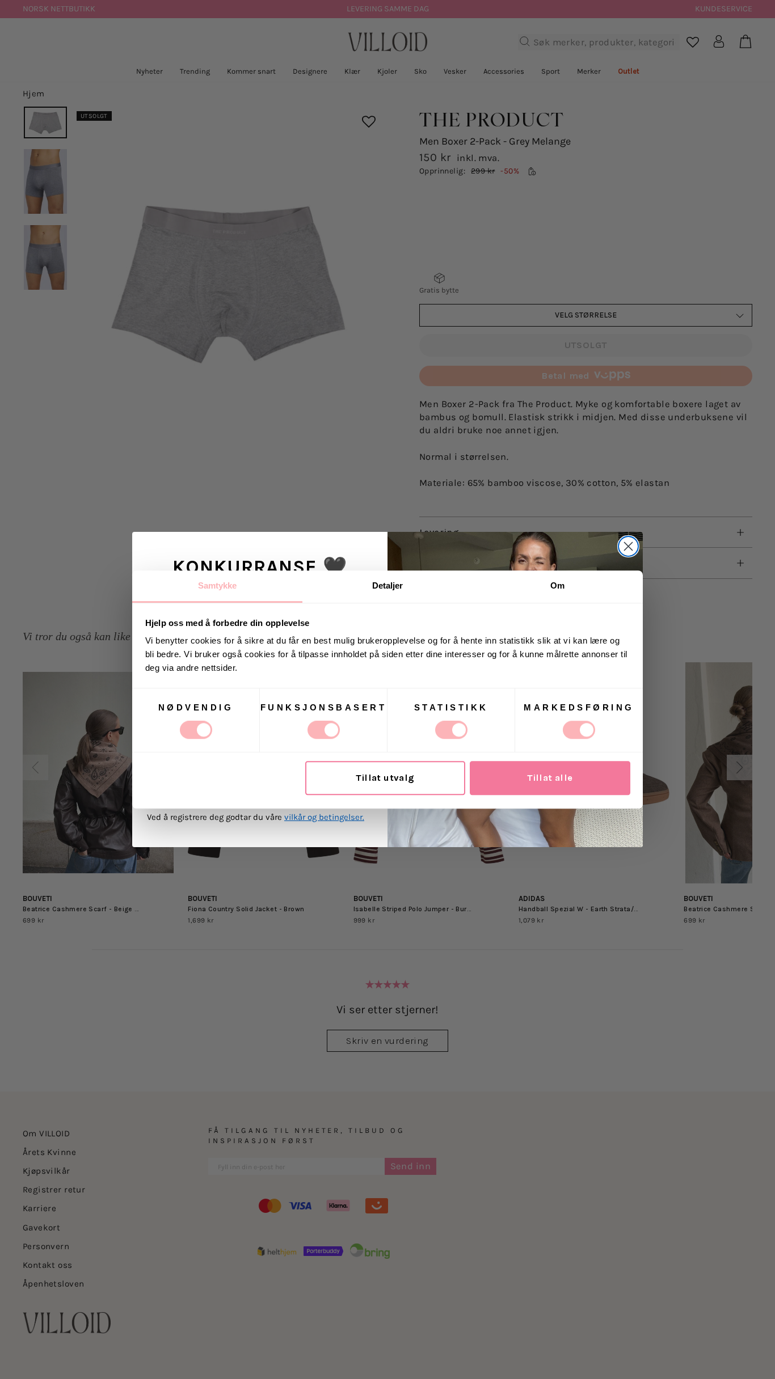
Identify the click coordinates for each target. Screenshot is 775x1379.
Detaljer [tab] (387, 585)
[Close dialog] (628, 546)
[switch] (324, 730)
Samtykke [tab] (217, 585)
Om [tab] (557, 585)
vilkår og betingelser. (324, 817)
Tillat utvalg (385, 778)
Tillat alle (550, 778)
